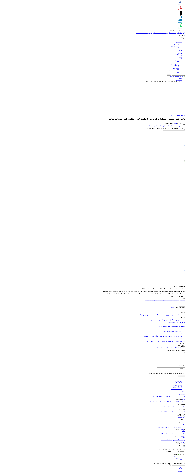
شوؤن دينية (176, 69)
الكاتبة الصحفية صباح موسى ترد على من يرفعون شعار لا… (171, 427)
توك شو (180, 53)
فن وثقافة (176, 65)
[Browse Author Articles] (182, 306)
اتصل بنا (177, 72)
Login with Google (171, 347)
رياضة (180, 57)
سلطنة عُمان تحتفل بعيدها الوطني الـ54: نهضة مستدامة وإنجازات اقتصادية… (167, 401)
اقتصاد (180, 55)
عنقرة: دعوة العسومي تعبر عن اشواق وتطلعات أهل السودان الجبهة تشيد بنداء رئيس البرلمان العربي (161, 314)
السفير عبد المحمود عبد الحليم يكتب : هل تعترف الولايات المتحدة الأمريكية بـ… (166, 396)
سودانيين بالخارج (175, 64)
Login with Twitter (180, 347)
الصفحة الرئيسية (178, 40)
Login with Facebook (162, 347)
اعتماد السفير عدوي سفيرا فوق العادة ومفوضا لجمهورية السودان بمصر (168, 319)
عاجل (178, 43)
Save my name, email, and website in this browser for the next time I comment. (166, 373)
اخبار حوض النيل (175, 46)
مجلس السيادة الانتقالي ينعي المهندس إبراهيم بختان (173, 433)
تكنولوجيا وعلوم (175, 66)
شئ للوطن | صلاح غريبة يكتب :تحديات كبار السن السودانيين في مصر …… (167, 411)
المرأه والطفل (175, 59)
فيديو (178, 62)
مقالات (180, 51)
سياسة (180, 50)
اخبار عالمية (176, 48)
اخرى (181, 58)
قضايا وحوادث (178, 54)
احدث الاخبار (179, 42)
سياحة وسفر (176, 68)
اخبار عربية (176, 47)
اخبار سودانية (176, 44)
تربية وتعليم (170, 115)
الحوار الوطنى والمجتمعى (173, 70)
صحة (178, 61)
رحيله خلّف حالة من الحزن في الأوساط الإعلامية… (173, 440)
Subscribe (169, 451)
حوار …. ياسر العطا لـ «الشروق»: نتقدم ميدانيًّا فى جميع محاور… (169, 406)
